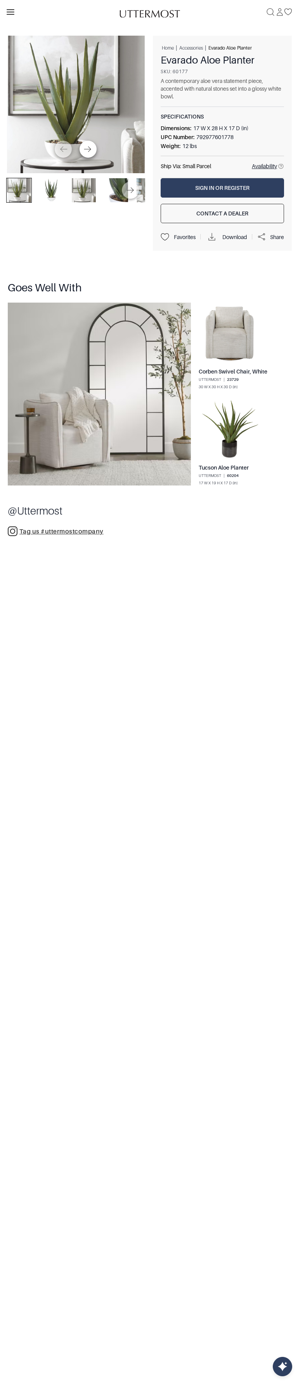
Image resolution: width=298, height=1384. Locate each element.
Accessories (191, 47)
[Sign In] (279, 12)
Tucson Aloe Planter (224, 468)
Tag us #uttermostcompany (61, 531)
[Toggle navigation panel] (10, 12)
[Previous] (63, 149)
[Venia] (149, 11)
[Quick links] (282, 1366)
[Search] (270, 12)
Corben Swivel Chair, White (233, 371)
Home (168, 47)
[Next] (88, 149)
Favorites (185, 237)
